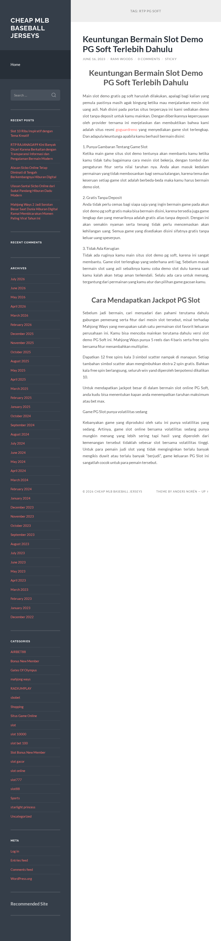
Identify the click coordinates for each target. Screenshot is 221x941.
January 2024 (20, 498)
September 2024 (23, 425)
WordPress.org (21, 878)
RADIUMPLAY (21, 688)
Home (15, 64)
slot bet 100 (19, 743)
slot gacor (18, 761)
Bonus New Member (25, 661)
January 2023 (20, 608)
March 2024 (19, 480)
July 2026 (18, 279)
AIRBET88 (18, 652)
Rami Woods (121, 59)
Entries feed (19, 860)
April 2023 (18, 580)
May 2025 (18, 370)
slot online (18, 771)
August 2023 (20, 544)
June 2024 (18, 452)
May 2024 (18, 462)
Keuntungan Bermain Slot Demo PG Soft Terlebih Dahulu (143, 44)
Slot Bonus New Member (28, 752)
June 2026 (18, 288)
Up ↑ (205, 491)
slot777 (16, 780)
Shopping (17, 707)
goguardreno (126, 129)
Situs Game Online (24, 716)
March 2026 (19, 315)
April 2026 (18, 306)
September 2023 (23, 535)
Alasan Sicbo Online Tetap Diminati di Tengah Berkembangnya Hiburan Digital (33, 172)
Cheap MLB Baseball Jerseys (30, 28)
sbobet (15, 697)
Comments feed (22, 869)
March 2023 (19, 589)
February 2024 (21, 489)
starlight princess (23, 807)
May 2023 (18, 571)
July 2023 (18, 553)
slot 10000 (18, 734)
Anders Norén (185, 491)
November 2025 (22, 343)
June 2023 (18, 562)
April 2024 (18, 471)
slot (13, 725)
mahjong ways (21, 679)
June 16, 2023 (94, 59)
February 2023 (21, 598)
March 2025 (19, 388)
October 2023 (21, 525)
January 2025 (20, 407)
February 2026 (21, 325)
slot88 (15, 789)
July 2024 (18, 443)
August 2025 (20, 361)
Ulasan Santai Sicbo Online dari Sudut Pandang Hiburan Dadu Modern (33, 190)
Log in (15, 851)
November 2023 (22, 516)
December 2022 (22, 617)
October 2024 (21, 416)
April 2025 (18, 379)
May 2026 (18, 297)
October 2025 (21, 352)
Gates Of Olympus (24, 670)
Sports (15, 798)
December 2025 (22, 334)
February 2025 (21, 398)
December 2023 (22, 507)
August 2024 (20, 434)
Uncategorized (21, 816)
